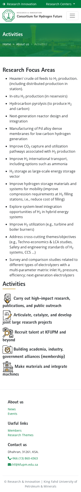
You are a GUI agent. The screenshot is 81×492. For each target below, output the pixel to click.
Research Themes (20, 435)
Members (15, 430)
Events (12, 414)
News (12, 409)
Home (7, 44)
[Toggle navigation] (72, 15)
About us (22, 44)
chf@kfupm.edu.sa (24, 464)
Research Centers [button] (59, 4)
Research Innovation (22, 4)
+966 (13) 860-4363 (24, 458)
